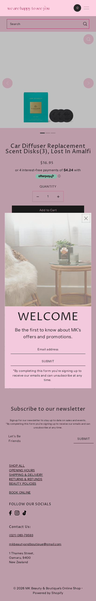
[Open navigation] (86, 8)
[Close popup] (86, 218)
